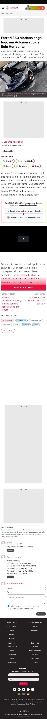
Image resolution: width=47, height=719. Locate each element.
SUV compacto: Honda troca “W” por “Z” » (36, 300)
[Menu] (3, 8)
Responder (10, 550)
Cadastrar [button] (23, 684)
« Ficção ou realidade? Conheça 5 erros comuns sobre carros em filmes (12, 303)
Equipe (12, 630)
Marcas (35, 626)
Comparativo (35, 630)
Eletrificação (12, 662)
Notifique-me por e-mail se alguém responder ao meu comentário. (23, 607)
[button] (35, 8)
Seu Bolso (26, 324)
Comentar (41, 614)
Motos (12, 651)
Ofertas (35, 662)
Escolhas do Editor (21, 320)
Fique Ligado (9, 13)
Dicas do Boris (11, 654)
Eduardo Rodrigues (13, 141)
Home (2, 13)
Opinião (35, 647)
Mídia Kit (12, 638)
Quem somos (11, 626)
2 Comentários (8, 151)
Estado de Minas (28, 274)
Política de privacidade (23, 716)
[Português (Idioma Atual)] (18, 694)
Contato (11, 634)
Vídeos (36, 324)
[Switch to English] (23, 694)
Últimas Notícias (8, 320)
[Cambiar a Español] (28, 694)
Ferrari (16, 324)
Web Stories (35, 658)
